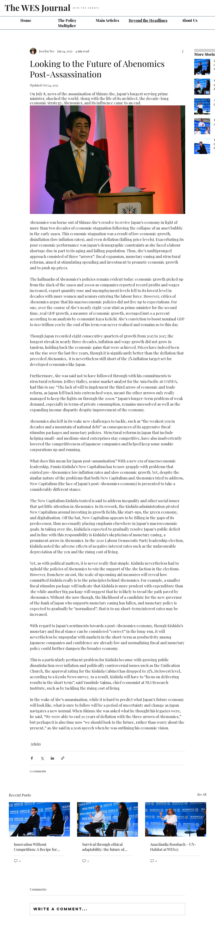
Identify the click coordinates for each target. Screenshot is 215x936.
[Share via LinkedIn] (52, 758)
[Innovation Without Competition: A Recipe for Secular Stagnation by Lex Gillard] (39, 819)
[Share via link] (63, 758)
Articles (36, 744)
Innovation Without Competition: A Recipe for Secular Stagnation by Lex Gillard (35, 847)
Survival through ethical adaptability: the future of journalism (103, 847)
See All (201, 795)
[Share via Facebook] (32, 758)
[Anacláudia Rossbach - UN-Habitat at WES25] (175, 819)
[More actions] (182, 51)
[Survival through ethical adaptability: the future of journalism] (107, 819)
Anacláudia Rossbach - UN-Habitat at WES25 (173, 847)
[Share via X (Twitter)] (42, 758)
